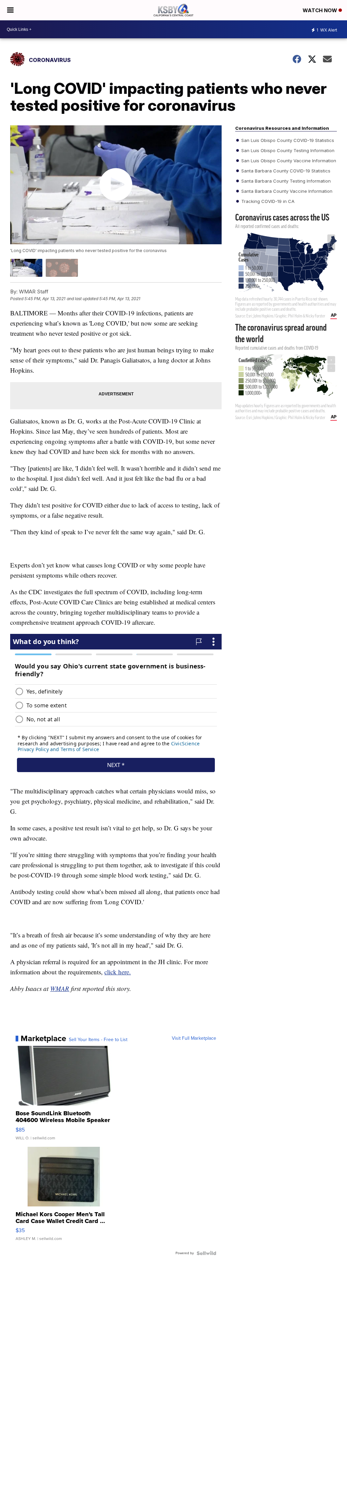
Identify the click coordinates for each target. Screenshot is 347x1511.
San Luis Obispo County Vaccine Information (288, 160)
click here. (117, 972)
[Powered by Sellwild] (206, 1253)
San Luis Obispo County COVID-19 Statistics (287, 140)
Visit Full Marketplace (194, 1038)
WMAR (59, 988)
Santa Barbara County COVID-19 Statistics (285, 170)
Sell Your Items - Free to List (98, 1039)
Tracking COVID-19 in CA (267, 201)
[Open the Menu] (10, 10)
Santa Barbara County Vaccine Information (286, 191)
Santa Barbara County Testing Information (285, 181)
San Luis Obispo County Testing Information (287, 150)
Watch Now (321, 10)
